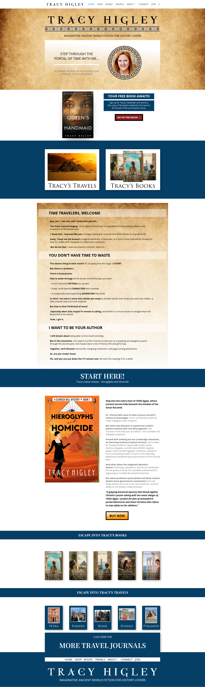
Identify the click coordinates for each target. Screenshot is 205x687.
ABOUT (130, 5)
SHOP (100, 5)
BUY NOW (117, 516)
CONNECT (144, 5)
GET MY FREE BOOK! (127, 117)
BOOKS (109, 5)
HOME (91, 5)
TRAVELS (119, 5)
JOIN (153, 5)
